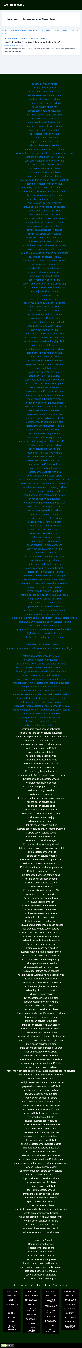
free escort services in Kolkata (44, 602)
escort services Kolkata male (44, 541)
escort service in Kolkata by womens (44, 364)
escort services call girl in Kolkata (44, 518)
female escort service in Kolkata (44, 95)
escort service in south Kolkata (44, 448)
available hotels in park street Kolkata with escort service (44, 153)
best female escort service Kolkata (44, 176)
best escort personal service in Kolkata (44, 160)
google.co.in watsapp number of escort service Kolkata (44, 629)
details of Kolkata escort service (44, 268)
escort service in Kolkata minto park (44, 395)
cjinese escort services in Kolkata (44, 241)
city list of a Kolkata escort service (44, 230)
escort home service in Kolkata (44, 279)
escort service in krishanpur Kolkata (44, 422)
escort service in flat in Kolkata (44, 356)
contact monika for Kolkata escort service (44, 245)
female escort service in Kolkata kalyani (44, 579)
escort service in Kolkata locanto (44, 122)
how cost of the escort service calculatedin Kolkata (41, 667)
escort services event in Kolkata (44, 522)
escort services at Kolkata (44, 514)
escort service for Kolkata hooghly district (44, 341)
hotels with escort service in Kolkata (41, 656)
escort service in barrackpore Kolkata (45, 349)
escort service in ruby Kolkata (44, 433)
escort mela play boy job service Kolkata (44, 303)
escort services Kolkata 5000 (44, 533)
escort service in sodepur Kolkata (44, 445)
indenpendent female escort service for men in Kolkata (41, 683)
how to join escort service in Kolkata (41, 675)
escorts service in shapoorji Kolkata (44, 571)
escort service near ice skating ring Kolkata (45, 487)
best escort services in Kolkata (44, 168)
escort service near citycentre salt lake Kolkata (44, 483)
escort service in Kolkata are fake (44, 360)
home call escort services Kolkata (41, 644)
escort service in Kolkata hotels (45, 376)
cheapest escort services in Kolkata (44, 222)
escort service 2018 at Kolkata (44, 306)
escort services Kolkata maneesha (44, 545)
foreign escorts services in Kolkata (44, 598)
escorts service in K (42, 84)
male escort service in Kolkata (44, 91)
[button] (59, 5)
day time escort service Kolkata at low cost (44, 260)
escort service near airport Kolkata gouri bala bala (44, 479)
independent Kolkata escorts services (41, 717)
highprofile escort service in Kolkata (44, 637)
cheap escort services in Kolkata (44, 210)
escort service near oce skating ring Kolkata (44, 491)
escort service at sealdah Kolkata (45, 326)
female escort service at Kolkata (44, 110)
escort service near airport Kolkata (44, 475)
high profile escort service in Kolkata (44, 114)
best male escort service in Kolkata (44, 183)
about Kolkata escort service (44, 145)
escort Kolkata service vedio (44, 295)
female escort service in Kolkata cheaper (44, 575)
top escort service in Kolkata (44, 137)
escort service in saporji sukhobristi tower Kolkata (44, 441)
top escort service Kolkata (44, 141)
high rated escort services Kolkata (44, 633)
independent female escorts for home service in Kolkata (41, 706)
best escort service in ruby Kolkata (44, 164)
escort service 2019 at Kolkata (44, 310)
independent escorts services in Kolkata (41, 702)
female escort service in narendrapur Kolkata (44, 583)
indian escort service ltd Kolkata (41, 725)
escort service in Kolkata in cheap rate (44, 383)
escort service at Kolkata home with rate (44, 322)
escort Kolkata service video (44, 299)
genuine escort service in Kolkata (45, 606)
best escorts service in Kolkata (44, 172)
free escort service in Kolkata (44, 134)
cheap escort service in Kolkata (45, 103)
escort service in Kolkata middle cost (44, 391)
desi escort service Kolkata (44, 264)
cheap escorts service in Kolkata (44, 214)
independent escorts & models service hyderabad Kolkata (41, 694)
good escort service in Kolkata (44, 625)
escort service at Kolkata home (44, 318)
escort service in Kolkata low (44, 387)
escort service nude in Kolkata (44, 498)
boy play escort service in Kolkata (44, 195)
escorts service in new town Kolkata (44, 568)
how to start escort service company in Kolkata (41, 679)
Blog (5, 38)
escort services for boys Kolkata (44, 529)
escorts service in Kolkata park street (45, 564)
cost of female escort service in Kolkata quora (44, 253)
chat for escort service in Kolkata (44, 203)
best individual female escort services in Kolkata (44, 180)
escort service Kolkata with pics (44, 472)
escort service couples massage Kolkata (44, 333)
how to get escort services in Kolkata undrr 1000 (41, 671)
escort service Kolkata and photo (44, 460)
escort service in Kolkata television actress (44, 406)
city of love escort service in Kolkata (44, 237)
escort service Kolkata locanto (44, 130)
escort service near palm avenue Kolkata (44, 495)
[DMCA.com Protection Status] (7, 1345)
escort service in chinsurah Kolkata (44, 353)
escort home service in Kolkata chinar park (44, 283)
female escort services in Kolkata (45, 587)
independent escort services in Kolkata (41, 690)
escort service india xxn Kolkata (44, 456)
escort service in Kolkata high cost (44, 368)
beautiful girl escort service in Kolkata (44, 157)
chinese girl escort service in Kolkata (44, 226)
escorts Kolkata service (44, 552)
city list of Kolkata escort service (44, 233)
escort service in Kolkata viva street (44, 418)
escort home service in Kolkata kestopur (44, 287)
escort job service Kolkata (44, 291)
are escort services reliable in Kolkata (44, 149)
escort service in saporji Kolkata (44, 437)
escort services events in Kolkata (45, 525)
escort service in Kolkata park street (44, 402)
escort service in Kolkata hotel (44, 372)
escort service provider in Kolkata (44, 510)
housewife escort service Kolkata (41, 659)
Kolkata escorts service (44, 87)
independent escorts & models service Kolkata (41, 698)
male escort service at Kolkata (44, 118)
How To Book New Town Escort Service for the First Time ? (27, 38)
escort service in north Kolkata (44, 429)
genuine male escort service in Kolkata (44, 614)
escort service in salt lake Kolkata (44, 126)
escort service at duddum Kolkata (44, 314)
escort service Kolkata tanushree (44, 468)
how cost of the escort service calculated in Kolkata (41, 663)
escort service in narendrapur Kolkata (44, 426)
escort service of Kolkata (44, 107)
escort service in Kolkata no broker (44, 399)
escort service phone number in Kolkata (44, 502)
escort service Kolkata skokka (44, 464)
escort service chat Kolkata (44, 329)
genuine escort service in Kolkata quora (44, 610)
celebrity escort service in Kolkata (44, 199)
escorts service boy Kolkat (43, 560)
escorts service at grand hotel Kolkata (44, 556)
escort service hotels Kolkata (44, 345)
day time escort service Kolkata (45, 257)
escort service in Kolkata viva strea (44, 414)
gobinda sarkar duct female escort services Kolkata (44, 621)
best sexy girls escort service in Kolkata (44, 191)
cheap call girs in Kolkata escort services (44, 207)
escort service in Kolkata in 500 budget (44, 379)
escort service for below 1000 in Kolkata (44, 337)
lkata (54, 84)
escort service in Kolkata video (44, 410)
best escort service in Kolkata (44, 99)
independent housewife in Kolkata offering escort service (41, 709)
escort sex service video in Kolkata (44, 548)
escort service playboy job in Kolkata (44, 506)
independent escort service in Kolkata (41, 686)
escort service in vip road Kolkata (45, 452)
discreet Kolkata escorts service (44, 272)
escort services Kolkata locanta (45, 537)
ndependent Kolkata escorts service (41, 713)
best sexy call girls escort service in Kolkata (44, 187)
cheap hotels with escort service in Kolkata (44, 218)
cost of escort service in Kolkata (44, 249)
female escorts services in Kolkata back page (44, 595)
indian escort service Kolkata (41, 721)
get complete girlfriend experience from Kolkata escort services (44, 618)
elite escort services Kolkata (44, 276)
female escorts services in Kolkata (44, 591)
